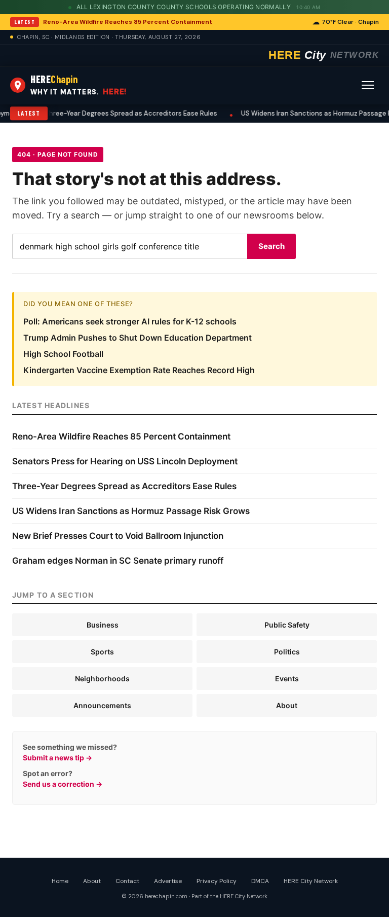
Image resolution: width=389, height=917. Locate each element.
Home (60, 881)
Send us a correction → (62, 784)
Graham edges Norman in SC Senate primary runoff (117, 561)
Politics (287, 651)
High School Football (63, 354)
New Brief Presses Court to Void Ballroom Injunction (117, 536)
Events (287, 678)
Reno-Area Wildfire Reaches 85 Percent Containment (127, 22)
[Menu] (368, 85)
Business (103, 624)
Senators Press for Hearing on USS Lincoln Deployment (125, 461)
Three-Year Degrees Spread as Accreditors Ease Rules (102, 113)
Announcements (102, 705)
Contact (127, 881)
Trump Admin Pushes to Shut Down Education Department (137, 338)
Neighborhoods (102, 678)
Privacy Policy (217, 881)
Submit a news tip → (57, 757)
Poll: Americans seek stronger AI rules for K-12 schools (130, 321)
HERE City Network (311, 881)
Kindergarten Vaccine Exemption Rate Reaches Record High (139, 370)
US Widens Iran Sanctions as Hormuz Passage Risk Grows (131, 511)
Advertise (168, 881)
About (286, 705)
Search (271, 246)
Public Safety (286, 624)
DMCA (260, 881)
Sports (102, 651)
